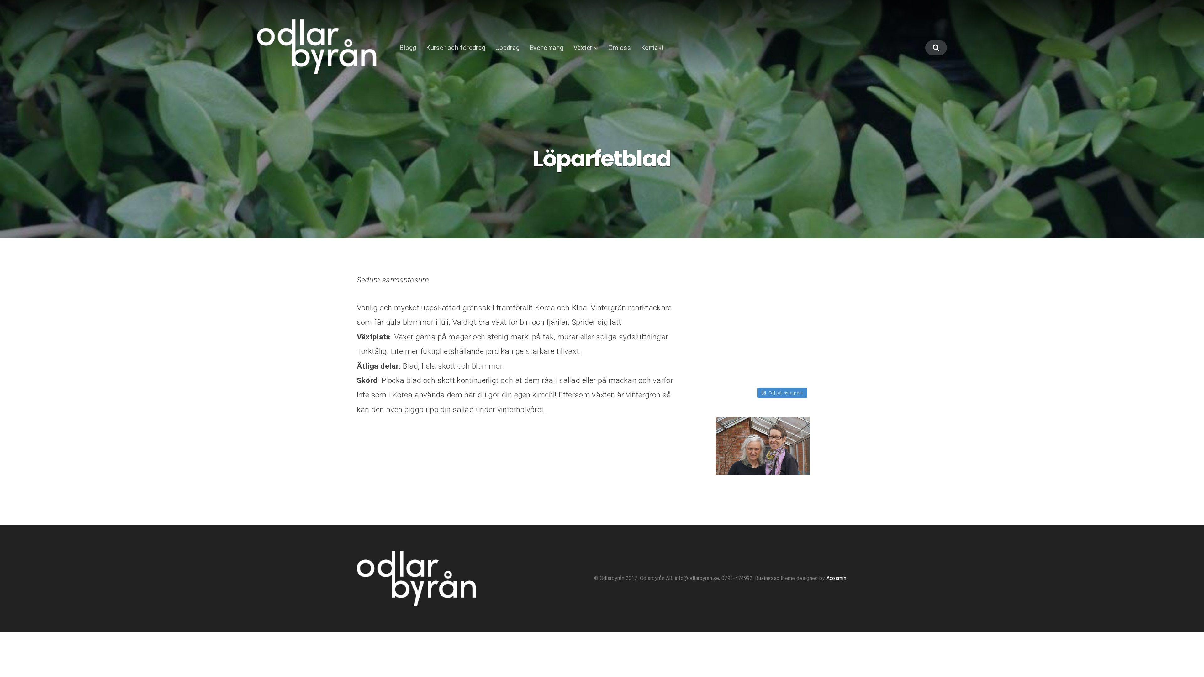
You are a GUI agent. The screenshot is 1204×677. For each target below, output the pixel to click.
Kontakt (652, 47)
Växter (583, 47)
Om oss (619, 47)
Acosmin (836, 578)
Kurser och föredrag (455, 47)
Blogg (407, 47)
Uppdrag (507, 47)
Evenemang (546, 47)
